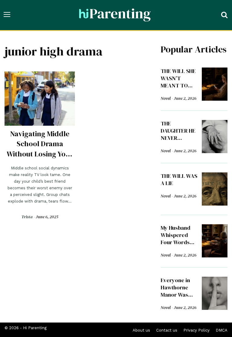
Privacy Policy (196, 330)
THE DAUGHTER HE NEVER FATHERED (178, 134)
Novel (166, 98)
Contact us (166, 330)
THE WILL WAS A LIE (179, 179)
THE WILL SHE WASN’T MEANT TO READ (178, 81)
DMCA (221, 330)
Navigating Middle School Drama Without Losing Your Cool (40, 148)
